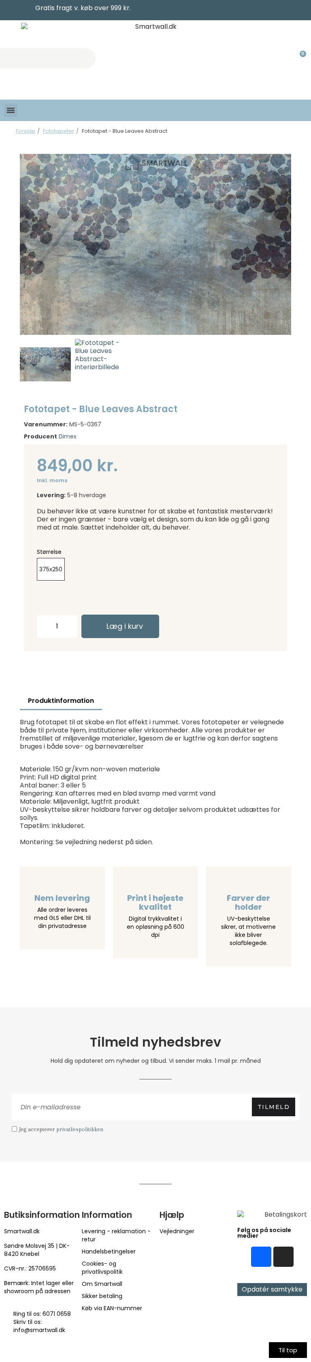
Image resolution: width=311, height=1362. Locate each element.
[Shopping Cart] (299, 58)
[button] (28, 244)
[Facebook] (261, 1257)
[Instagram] (283, 1257)
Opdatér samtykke (272, 1289)
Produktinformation (61, 700)
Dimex (68, 436)
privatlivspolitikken (79, 1129)
